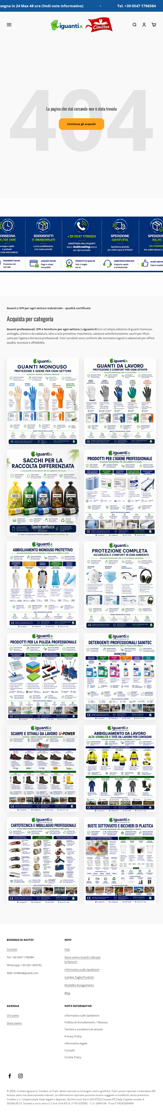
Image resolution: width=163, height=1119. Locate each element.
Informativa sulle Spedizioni (82, 969)
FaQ (67, 949)
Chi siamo (13, 1015)
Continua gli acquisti (81, 124)
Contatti (12, 949)
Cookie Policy (73, 1057)
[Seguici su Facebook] (10, 1076)
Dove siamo (14, 1023)
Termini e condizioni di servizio (84, 1029)
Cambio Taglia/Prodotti (79, 977)
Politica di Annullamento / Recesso (86, 1022)
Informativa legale (76, 1043)
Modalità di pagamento (79, 985)
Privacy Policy (73, 1036)
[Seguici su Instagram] (20, 1076)
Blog (67, 993)
